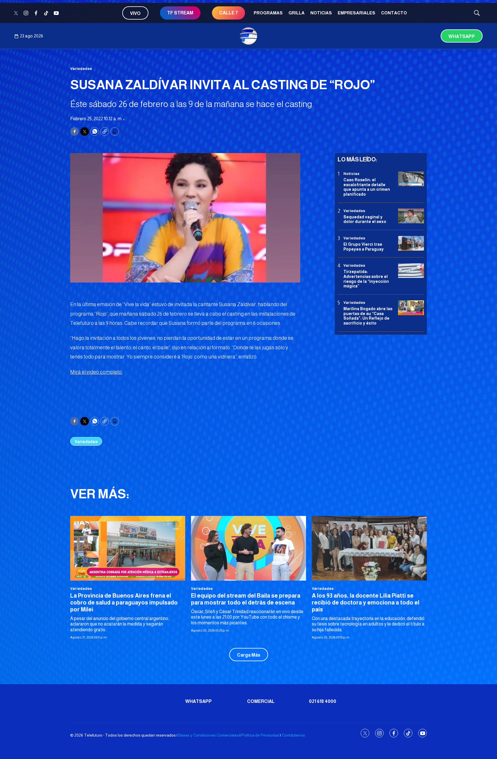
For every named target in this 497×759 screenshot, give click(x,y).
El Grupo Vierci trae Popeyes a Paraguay (363, 246)
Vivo (135, 13)
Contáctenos (293, 735)
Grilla (296, 12)
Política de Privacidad (260, 735)
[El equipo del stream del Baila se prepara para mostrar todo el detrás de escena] (248, 548)
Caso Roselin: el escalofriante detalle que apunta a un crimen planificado (366, 186)
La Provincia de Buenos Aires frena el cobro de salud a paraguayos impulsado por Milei (124, 602)
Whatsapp (461, 36)
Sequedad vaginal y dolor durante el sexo (364, 219)
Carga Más (248, 655)
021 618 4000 (322, 701)
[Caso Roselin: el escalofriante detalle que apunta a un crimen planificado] (411, 178)
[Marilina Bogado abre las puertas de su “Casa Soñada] (411, 307)
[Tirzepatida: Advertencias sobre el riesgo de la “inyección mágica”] (411, 270)
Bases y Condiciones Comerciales (208, 735)
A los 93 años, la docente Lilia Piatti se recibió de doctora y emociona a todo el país (365, 602)
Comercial (261, 701)
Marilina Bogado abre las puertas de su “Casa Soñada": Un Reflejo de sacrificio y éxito (367, 315)
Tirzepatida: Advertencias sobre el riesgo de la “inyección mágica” (366, 278)
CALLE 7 (228, 12)
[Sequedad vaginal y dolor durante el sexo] (411, 216)
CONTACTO (394, 12)
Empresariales (356, 12)
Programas (268, 12)
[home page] (248, 36)
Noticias (321, 12)
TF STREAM (180, 12)
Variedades (81, 68)
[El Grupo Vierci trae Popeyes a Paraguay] (411, 243)
